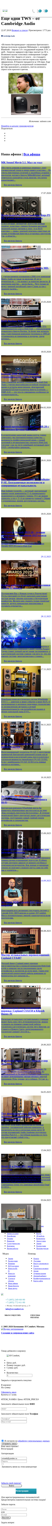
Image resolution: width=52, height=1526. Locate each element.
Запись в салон (12, 1233)
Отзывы (10, 1238)
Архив (35, 1271)
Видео (38, 1233)
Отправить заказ (9, 1444)
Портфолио (11, 1236)
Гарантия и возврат (41, 1268)
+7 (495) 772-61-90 (15, 1302)
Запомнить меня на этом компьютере (19, 1467)
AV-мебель (40, 1236)
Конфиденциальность (41, 1278)
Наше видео (12, 1288)
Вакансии (10, 1241)
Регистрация (22, 1491)
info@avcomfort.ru (15, 1309)
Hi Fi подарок (13, 1266)
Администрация (39, 1273)
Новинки (11, 1263)
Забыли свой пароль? (11, 1483)
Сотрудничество (13, 1243)
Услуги (36, 1266)
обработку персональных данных (34, 1441)
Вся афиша (31, 154)
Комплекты (40, 1238)
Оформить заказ (8, 1392)
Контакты (11, 1246)
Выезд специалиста (41, 1263)
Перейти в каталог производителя (17, 126)
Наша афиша (13, 1283)
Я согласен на (27, 1441)
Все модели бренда (13, 185)
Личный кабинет (39, 1276)
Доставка (37, 1261)
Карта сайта (38, 1281)
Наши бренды (13, 1286)
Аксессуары (41, 1241)
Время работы (12, 1248)
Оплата (36, 1258)
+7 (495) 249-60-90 (15, 1299)
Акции (38, 1243)
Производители (42, 1248)
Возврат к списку (20, 30)
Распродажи (41, 1246)
